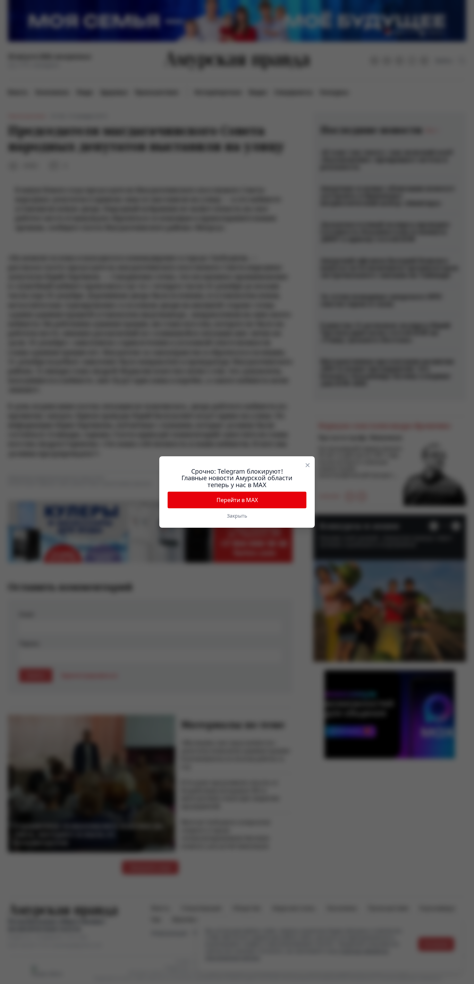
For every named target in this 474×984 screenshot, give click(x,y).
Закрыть (237, 515)
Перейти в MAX (237, 500)
